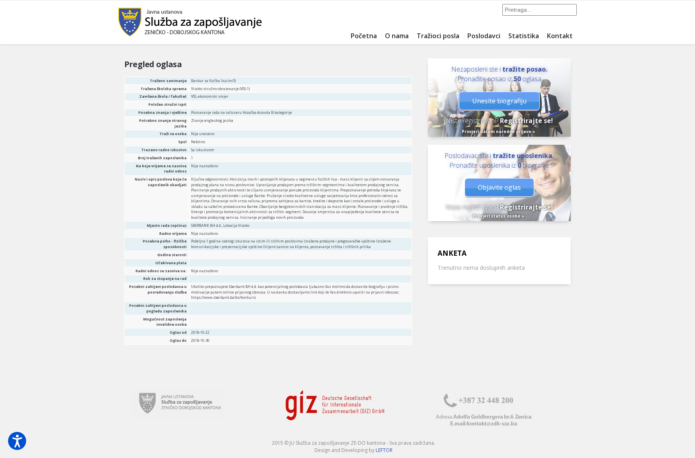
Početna (364, 35)
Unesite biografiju (499, 101)
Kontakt (560, 35)
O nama (397, 35)
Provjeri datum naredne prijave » (498, 131)
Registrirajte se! (526, 120)
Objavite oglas (499, 187)
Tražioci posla (438, 35)
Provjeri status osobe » (498, 216)
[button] (17, 441)
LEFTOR (384, 450)
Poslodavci (483, 35)
